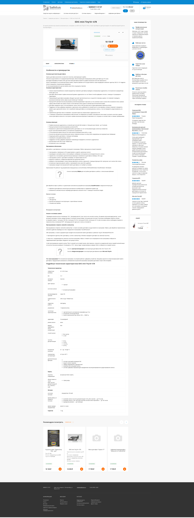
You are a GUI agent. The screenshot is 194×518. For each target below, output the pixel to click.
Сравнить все (68, 422)
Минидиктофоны (65, 18)
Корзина (62, 500)
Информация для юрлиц (71, 2)
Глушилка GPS (136, 178)
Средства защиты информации (81, 500)
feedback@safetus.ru (77, 8)
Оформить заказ (63, 503)
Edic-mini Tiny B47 (137, 196)
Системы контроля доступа (83, 503)
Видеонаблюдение (95, 500)
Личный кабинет (64, 502)
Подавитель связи (137, 160)
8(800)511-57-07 (95, 7)
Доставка (60, 2)
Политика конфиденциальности (48, 510)
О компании (46, 2)
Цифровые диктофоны (54, 18)
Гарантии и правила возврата (88, 2)
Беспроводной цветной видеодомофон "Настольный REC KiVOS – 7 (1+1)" (140, 128)
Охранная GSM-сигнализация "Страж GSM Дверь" (139, 111)
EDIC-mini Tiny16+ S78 (75, 449)
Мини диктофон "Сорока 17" (97, 449)
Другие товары (94, 503)
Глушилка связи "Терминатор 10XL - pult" (53, 450)
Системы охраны (80, 505)
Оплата (54, 2)
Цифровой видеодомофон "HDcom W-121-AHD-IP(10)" (118, 450)
